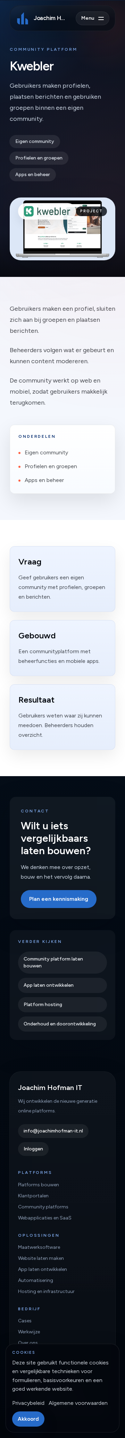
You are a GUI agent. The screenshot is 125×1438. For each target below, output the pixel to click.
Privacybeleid (28, 1403)
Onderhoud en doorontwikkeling (60, 1024)
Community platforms (43, 1207)
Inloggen (33, 1149)
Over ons (28, 1343)
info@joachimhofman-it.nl (53, 1131)
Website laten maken (41, 1258)
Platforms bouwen (38, 1185)
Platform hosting (43, 1004)
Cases (25, 1321)
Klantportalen (33, 1196)
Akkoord (28, 1419)
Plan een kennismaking (58, 899)
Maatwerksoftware (39, 1247)
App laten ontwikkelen (49, 985)
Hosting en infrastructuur (46, 1291)
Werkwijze (29, 1332)
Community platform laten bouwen (53, 962)
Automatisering (35, 1280)
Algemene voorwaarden (78, 1403)
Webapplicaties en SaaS (45, 1218)
